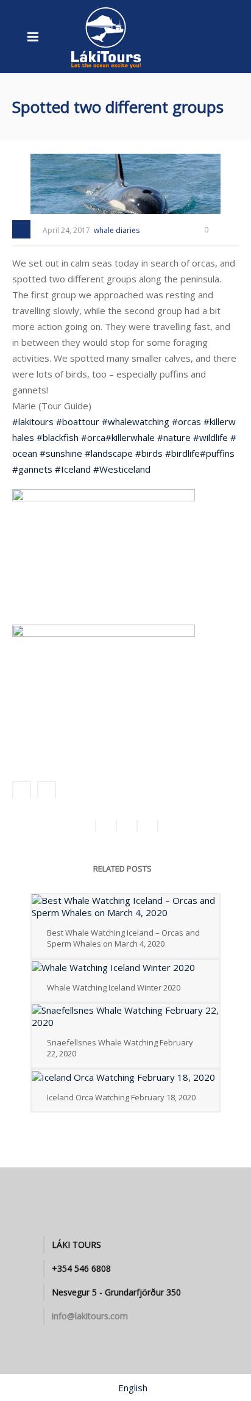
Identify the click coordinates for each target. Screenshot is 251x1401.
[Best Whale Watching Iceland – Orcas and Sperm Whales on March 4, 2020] (125, 906)
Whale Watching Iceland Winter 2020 (113, 987)
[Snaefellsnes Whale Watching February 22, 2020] (125, 1016)
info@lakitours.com (90, 1316)
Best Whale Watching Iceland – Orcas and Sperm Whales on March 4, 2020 (123, 938)
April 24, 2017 (66, 230)
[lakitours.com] (106, 36)
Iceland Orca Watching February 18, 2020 (121, 1097)
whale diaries (117, 230)
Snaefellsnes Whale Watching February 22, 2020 (120, 1048)
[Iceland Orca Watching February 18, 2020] (125, 1076)
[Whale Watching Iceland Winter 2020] (125, 966)
